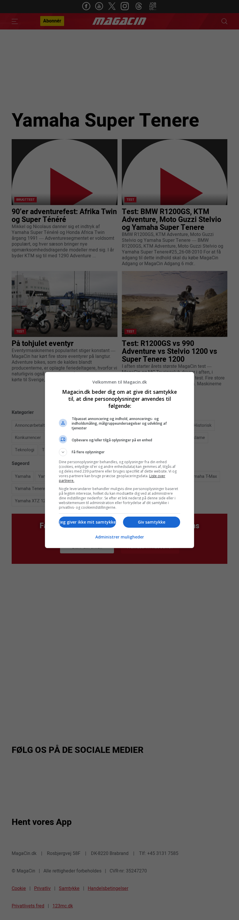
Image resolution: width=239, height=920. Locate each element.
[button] (119, 452)
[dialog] (119, 460)
